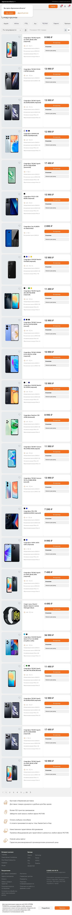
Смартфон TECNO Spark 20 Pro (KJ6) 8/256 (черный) (32, 732)
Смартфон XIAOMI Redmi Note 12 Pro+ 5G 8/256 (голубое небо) (32, 639)
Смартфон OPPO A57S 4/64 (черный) (31, 543)
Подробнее (46, 908)
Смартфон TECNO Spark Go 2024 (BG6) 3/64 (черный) (32, 574)
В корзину (56, 42)
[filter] (25, 30)
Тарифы (4, 854)
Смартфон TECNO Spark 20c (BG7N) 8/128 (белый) (32, 669)
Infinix (16, 23)
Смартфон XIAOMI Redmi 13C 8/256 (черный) (32, 386)
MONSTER (31, 866)
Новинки (4, 862)
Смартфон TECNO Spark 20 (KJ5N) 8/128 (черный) (32, 699)
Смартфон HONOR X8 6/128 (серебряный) (31, 134)
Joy (35, 23)
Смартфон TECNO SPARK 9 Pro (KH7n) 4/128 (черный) (32, 354)
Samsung (38, 855)
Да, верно (9, 13)
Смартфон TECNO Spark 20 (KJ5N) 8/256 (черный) (32, 101)
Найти (53, 6)
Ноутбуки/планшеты (8, 860)
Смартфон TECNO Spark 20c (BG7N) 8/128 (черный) (32, 293)
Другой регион (23, 13)
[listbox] (9, 1)
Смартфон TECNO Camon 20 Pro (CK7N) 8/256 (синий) (32, 324)
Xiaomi (56, 23)
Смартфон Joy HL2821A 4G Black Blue (31, 227)
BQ (29, 860)
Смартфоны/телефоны (9, 857)
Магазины (55, 1)
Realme (37, 863)
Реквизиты (23, 879)
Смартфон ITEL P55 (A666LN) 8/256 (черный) (32, 512)
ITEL (26, 23)
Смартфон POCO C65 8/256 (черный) (31, 197)
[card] (66, 30)
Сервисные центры (26, 876)
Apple (6, 23)
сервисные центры (65, 1)
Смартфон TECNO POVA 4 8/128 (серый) (32, 70)
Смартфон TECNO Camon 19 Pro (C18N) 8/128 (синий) (32, 480)
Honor (37, 858)
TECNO (45, 23)
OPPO (37, 860)
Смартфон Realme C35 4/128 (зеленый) (31, 416)
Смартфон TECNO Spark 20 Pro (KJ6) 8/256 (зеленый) (32, 165)
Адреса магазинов (8, 876)
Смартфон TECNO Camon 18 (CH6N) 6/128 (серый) (32, 447)
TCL (29, 863)
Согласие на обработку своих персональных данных (9, 893)
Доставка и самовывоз (9, 873)
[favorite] (19, 37)
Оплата (4, 879)
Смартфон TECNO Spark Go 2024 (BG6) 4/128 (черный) (32, 763)
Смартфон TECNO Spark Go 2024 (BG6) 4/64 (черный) (32, 39)
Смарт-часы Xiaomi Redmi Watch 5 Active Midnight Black (31, 606)
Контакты (23, 873)
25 (26, 792)
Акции (4, 865)
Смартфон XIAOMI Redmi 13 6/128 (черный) (32, 260)
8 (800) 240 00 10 (52, 870)
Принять (62, 908)
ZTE (29, 858)
